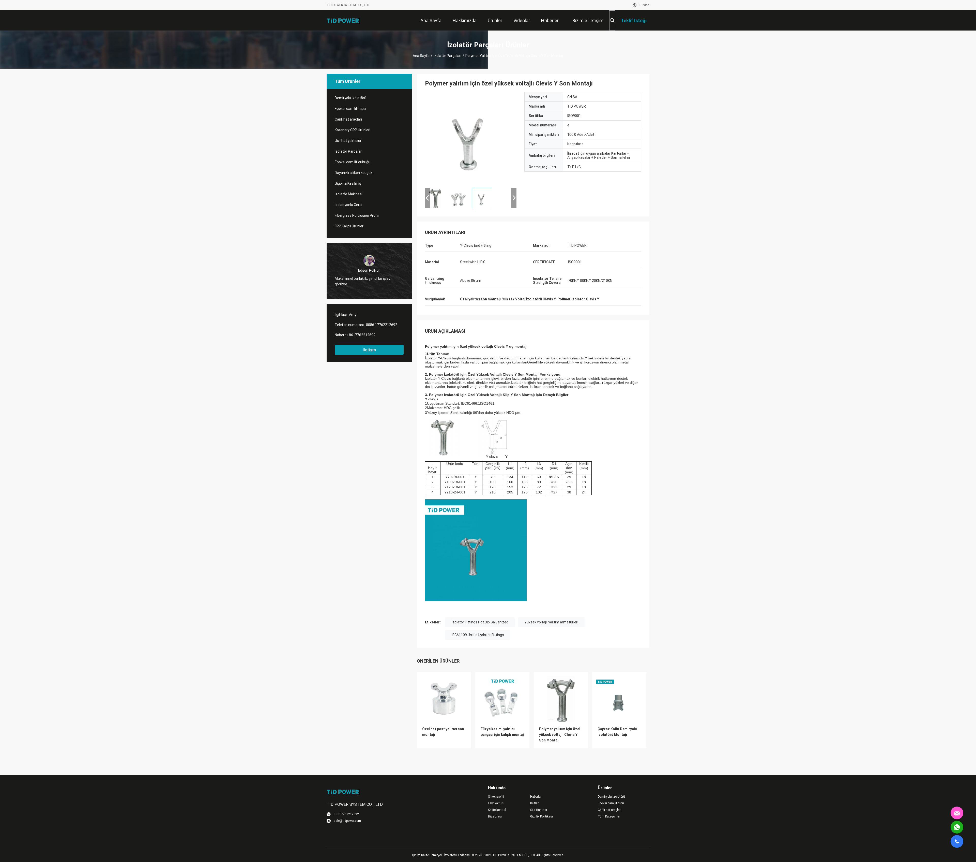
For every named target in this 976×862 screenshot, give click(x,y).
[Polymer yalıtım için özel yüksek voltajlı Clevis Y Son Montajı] (470, 138)
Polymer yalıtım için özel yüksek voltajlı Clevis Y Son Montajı (559, 734)
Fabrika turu (496, 803)
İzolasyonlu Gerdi (348, 205)
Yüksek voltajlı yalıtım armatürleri (551, 622)
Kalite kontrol (497, 810)
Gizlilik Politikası (541, 816)
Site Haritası (538, 810)
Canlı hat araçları (348, 119)
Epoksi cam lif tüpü (350, 109)
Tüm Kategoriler (609, 816)
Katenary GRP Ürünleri (352, 130)
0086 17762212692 (381, 325)
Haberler (535, 796)
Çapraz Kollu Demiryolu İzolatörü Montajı (617, 732)
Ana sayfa (421, 56)
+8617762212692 (361, 335)
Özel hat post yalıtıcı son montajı (443, 732)
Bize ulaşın (496, 816)
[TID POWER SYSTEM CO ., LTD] (343, 20)
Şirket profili (496, 796)
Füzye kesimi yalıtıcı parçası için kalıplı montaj (502, 732)
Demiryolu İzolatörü (350, 98)
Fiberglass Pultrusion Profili (357, 215)
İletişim (369, 349)
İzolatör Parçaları (447, 56)
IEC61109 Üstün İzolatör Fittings (478, 635)
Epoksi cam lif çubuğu (352, 162)
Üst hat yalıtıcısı (348, 141)
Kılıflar (534, 803)
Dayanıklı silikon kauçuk (353, 173)
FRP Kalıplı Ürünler (349, 226)
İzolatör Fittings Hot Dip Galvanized (480, 622)
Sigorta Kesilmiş (348, 183)
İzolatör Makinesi (348, 194)
